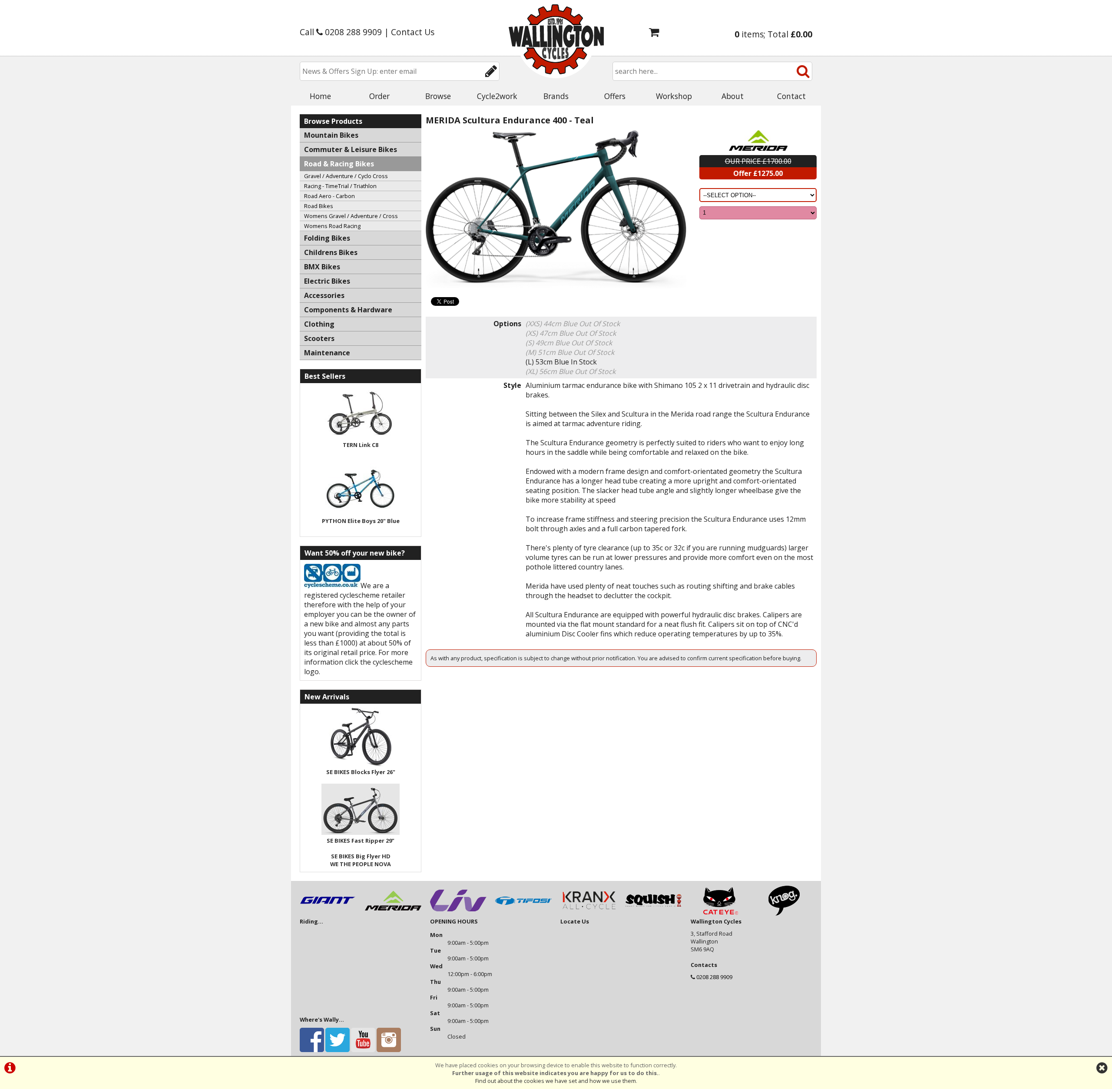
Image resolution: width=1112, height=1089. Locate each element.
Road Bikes (318, 206)
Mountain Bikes (331, 135)
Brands (556, 96)
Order (379, 96)
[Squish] (654, 913)
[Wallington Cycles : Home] (556, 39)
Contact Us (412, 32)
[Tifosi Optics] (523, 913)
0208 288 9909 (714, 977)
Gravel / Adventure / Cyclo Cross (346, 176)
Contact (791, 96)
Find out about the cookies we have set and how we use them (555, 1081)
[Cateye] (719, 913)
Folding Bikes (327, 238)
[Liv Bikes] (458, 913)
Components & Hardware (348, 309)
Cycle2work (497, 96)
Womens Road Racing (332, 226)
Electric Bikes (327, 281)
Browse (438, 96)
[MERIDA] (758, 140)
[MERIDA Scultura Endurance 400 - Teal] (556, 209)
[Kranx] (588, 913)
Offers (615, 96)
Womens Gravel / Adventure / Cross (351, 216)
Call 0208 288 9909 (341, 32)
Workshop (674, 96)
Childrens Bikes (330, 252)
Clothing (319, 324)
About (732, 96)
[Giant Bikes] (328, 913)
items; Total (773, 34)
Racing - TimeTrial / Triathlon (340, 186)
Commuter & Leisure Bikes (350, 149)
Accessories (324, 295)
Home (320, 96)
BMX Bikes (322, 266)
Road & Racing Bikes (339, 164)
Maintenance (327, 352)
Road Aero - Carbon (329, 196)
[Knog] (784, 913)
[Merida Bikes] (393, 913)
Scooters (319, 338)
